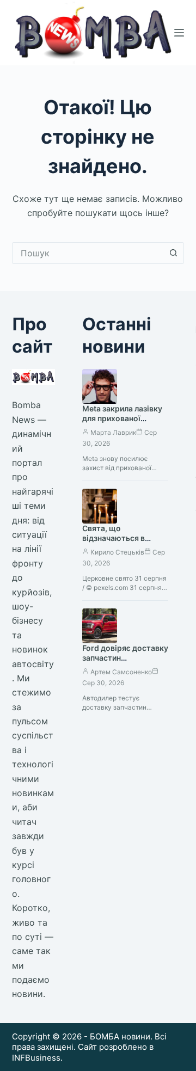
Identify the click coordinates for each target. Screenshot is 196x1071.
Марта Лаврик (113, 432)
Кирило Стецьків (117, 552)
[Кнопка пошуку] (173, 253)
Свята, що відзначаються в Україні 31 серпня (115, 538)
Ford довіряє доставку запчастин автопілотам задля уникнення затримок (125, 663)
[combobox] (88, 253)
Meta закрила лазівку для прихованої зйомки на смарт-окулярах (122, 424)
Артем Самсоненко (121, 672)
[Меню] (179, 33)
